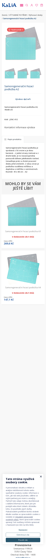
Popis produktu (14, 139)
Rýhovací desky (36, 15)
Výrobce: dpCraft (23, 99)
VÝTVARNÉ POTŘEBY (18, 15)
